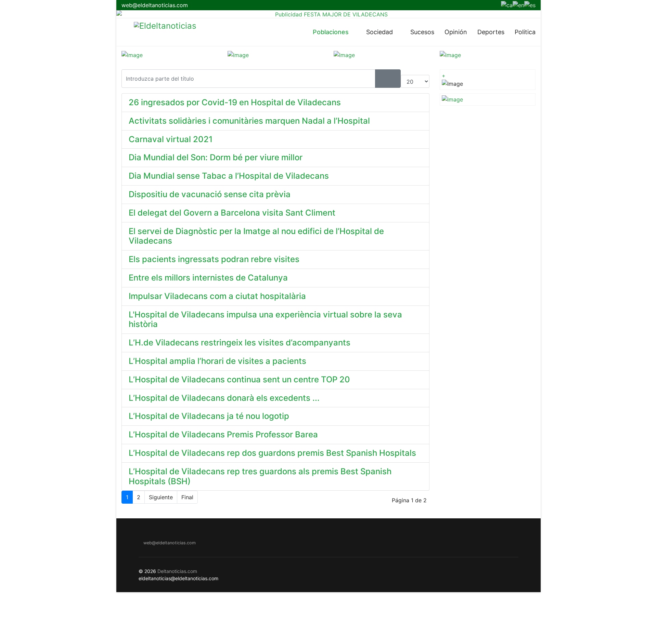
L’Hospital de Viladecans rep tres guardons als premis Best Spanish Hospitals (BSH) (260, 476)
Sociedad (379, 32)
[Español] (530, 4)
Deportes (490, 32)
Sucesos (422, 32)
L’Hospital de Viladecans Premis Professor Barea (223, 434)
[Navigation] (124, 32)
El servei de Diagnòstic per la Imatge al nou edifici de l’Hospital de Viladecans (256, 236)
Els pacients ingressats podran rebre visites (214, 259)
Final (187, 497)
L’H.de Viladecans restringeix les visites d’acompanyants (239, 342)
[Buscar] (381, 78)
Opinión (456, 32)
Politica (525, 32)
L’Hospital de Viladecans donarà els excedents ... (224, 398)
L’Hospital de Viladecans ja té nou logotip (209, 416)
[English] (518, 4)
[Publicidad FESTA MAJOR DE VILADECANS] (328, 14)
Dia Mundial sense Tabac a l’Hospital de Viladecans (229, 176)
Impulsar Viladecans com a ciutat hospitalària (217, 296)
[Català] (507, 4)
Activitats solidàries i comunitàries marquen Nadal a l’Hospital (249, 121)
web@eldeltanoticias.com (154, 5)
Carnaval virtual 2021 (170, 139)
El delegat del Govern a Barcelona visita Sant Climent (232, 213)
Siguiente (161, 497)
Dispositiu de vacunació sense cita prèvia (210, 194)
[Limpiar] (394, 78)
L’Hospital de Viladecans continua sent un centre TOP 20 (239, 379)
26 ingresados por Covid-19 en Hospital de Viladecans (235, 102)
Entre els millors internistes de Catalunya (208, 278)
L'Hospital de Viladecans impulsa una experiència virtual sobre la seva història (265, 319)
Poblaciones (331, 32)
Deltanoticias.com (177, 571)
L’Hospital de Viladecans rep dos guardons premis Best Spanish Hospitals (272, 453)
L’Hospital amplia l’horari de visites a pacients (217, 361)
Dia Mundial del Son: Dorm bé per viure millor (215, 157)
